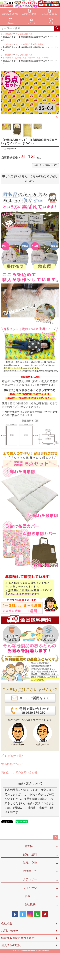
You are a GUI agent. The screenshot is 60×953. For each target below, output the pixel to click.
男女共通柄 (39, 44)
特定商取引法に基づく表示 (17, 938)
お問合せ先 (30, 871)
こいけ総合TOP (7, 34)
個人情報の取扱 (11, 945)
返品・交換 (30, 862)
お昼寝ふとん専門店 (29, 14)
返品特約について (12, 764)
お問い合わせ (9, 930)
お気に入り (10, 23)
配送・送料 (30, 854)
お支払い (30, 846)
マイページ (31, 23)
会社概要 (30, 904)
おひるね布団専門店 (24, 34)
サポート (30, 896)
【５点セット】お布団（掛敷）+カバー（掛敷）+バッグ (25, 58)
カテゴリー (30, 879)
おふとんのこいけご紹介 (49, 14)
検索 (57, 28)
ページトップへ (55, 837)
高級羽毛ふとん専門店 (10, 14)
